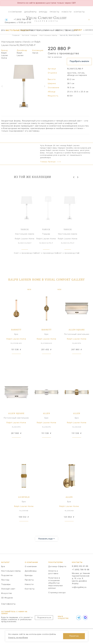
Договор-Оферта (57, 566)
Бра (2, 30)
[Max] (85, 617)
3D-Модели (69, 30)
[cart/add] (19, 357)
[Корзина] (86, 21)
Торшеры (40, 30)
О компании (15, 12)
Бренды (43, 12)
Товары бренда (48, 162)
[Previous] (73, 177)
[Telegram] (6, 19)
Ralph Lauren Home (4, 55)
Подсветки (24, 30)
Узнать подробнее (18, 638)
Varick (35, 53)
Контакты (79, 12)
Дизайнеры (30, 12)
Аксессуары (89, 30)
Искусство (60, 30)
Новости (66, 12)
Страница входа (57, 593)
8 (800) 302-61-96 (80, 566)
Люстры (33, 30)
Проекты (54, 12)
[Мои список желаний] (80, 21)
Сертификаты (8, 604)
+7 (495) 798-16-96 (80, 570)
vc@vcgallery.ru (79, 587)
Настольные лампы (12, 30)
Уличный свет (49, 30)
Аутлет (78, 30)
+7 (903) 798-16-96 (18, 21)
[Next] (77, 177)
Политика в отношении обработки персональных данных (55, 583)
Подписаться (44, 618)
